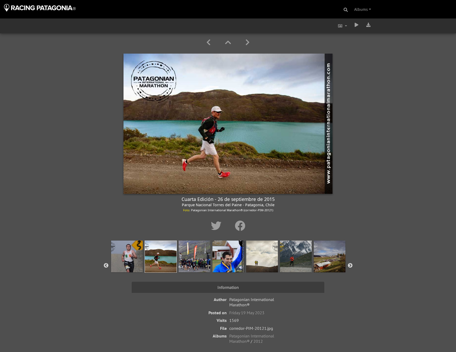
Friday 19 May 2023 (246, 312)
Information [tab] (228, 287)
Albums (361, 9)
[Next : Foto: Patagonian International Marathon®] (247, 42)
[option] (127, 265)
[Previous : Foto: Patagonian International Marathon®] (209, 42)
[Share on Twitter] (218, 226)
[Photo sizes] (342, 26)
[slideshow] (356, 25)
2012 (258, 341)
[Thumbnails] (229, 42)
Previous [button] (106, 265)
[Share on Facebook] (240, 226)
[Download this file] (368, 25)
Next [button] (350, 265)
